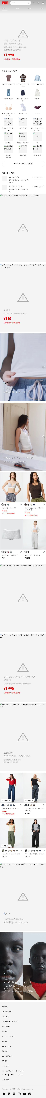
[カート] (38, 3)
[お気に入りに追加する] (20, 504)
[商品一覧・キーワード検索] (43, 3)
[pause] (43, 367)
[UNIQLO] (5, 3)
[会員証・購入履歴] (33, 3)
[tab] (4, 8)
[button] (11, 487)
